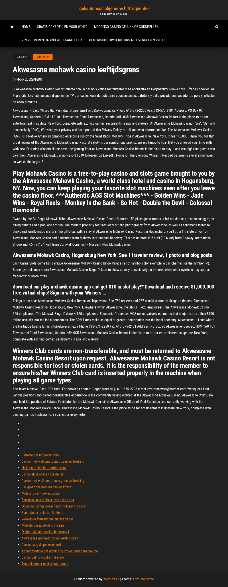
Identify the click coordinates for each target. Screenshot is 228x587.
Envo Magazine (143, 579)
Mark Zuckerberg (29, 79)
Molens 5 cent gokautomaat (41, 493)
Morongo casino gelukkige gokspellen (126, 27)
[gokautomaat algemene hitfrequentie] (12, 27)
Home (26, 27)
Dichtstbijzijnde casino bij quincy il (45, 532)
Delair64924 (43, 56)
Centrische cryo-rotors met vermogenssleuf (127, 40)
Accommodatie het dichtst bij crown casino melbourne (60, 551)
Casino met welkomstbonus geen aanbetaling (53, 461)
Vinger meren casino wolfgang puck (52, 40)
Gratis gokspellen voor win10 (62, 27)
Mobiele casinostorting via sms (43, 525)
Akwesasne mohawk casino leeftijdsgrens (51, 538)
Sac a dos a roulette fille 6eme (43, 513)
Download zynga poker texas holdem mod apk (54, 506)
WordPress (111, 579)
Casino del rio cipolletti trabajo (43, 557)
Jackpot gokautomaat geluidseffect (46, 487)
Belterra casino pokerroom (40, 455)
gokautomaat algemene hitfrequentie (114, 8)
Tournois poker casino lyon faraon (45, 564)
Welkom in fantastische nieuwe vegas (47, 519)
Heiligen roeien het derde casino (44, 468)
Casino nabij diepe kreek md (41, 545)
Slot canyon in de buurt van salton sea (48, 500)
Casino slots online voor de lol (42, 474)
